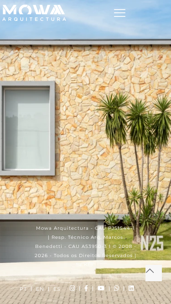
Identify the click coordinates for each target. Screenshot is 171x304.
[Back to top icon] (153, 273)
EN (40, 289)
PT (23, 289)
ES (57, 289)
